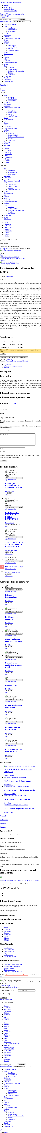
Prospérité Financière (14, 50)
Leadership (7, 61)
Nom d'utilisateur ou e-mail (8, 990)
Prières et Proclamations (10, 596)
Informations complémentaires (13, 366)
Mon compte (7, 1050)
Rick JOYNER (8, 785)
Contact (6, 1019)
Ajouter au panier (5, 357)
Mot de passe (4, 994)
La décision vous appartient (11, 618)
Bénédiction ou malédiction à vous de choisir (13, 665)
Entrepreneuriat (8, 54)
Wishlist (6, 1061)
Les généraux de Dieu (10, 62)
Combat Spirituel (13, 69)
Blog (5, 1028)
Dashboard (7, 1035)
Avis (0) (6, 367)
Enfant (6, 52)
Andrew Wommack (11, 550)
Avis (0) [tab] (3, 409)
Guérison (6, 57)
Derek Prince (9, 276)
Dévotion (10, 73)
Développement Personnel (12, 38)
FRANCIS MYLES (10, 794)
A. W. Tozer (7, 803)
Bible (5, 26)
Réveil (6, 78)
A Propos (6, 1024)
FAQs (5, 1040)
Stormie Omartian (9, 775)
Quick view (19, 478)
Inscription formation (14, 1043)
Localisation (5, 85)
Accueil (2, 248)
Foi (5, 55)
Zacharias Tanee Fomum (12, 572)
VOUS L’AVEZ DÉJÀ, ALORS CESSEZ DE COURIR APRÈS (14, 544)
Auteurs (6, 1013)
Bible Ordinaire (12, 30)
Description (7, 364)
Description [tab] (5, 371)
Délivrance (7, 36)
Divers (6, 40)
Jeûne (5, 59)
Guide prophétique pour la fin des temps (13, 640)
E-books (6, 42)
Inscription (7, 1045)
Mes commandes (9, 1049)
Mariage (6, 64)
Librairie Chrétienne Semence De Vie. (16, 975)
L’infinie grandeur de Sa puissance (17, 781)
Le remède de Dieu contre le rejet (12, 728)
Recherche (22, 19)
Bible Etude (11, 28)
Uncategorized (8, 81)
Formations (7, 1014)
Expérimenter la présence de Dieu (17, 799)
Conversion (7, 35)
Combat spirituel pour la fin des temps (14, 750)
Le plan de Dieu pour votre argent (13, 706)
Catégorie (7, 33)
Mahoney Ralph (9, 812)
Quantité (2, 353)
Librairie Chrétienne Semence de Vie (11, 2)
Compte (3, 827)
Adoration (11, 67)
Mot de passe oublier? (6, 999)
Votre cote (3, 431)
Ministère (10, 48)
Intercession (11, 74)
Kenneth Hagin (9, 491)
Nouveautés (7, 1011)
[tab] (22, 364)
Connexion (4, 997)
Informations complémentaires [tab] (15, 393)
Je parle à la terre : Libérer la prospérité (19, 790)
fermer (6, 1132)
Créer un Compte (13, 987)
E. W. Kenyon (9, 523)
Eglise (6, 43)
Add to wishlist (23, 357)
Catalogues (7, 1007)
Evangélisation (12, 45)
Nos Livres (7, 1009)
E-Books (6, 1018)
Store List (7, 1059)
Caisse (6, 1030)
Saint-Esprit (7, 79)
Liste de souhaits (9, 1047)
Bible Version (12, 31)
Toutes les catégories (10, 24)
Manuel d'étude (12, 47)
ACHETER (15, 357)
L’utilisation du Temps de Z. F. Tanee (14, 568)
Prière (5, 66)
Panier (6, 1057)
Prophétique (7, 76)
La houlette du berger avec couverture (19, 808)
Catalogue (4, 820)
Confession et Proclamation (16, 71)
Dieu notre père (11, 685)
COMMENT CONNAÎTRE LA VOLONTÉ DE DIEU (14, 485)
